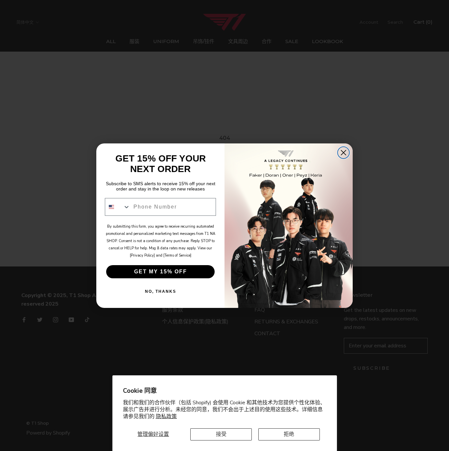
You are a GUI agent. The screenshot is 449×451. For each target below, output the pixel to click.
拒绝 (289, 434)
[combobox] (117, 206)
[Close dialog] (343, 153)
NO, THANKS (160, 291)
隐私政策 (166, 416)
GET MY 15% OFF (160, 271)
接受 (221, 434)
